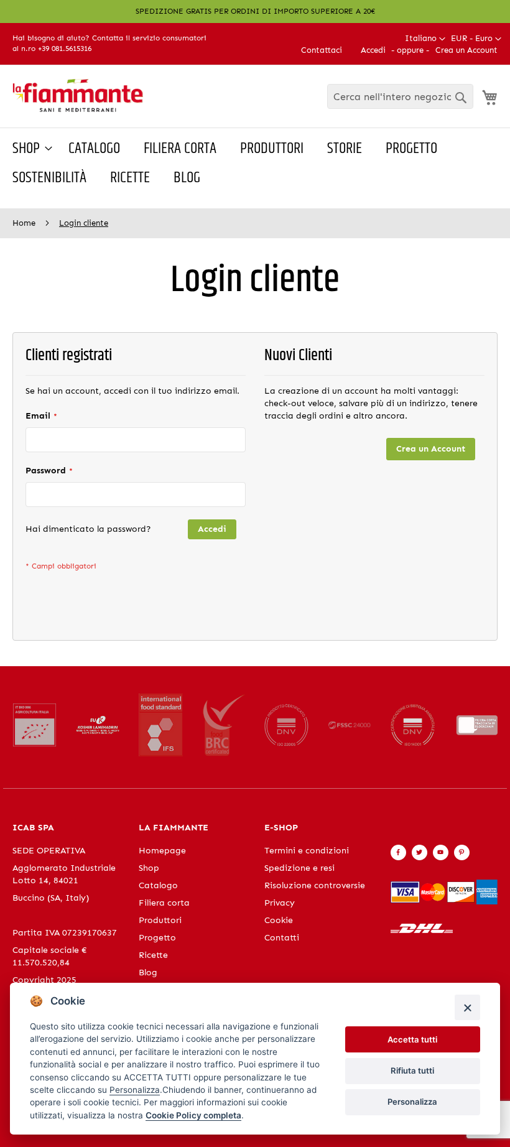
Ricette (153, 955)
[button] (476, 39)
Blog (148, 972)
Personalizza (412, 1102)
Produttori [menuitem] (272, 148)
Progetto (157, 937)
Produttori (160, 920)
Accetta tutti (412, 1039)
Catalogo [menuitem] (94, 148)
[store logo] (77, 95)
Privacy (279, 903)
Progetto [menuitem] (411, 148)
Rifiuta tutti (412, 1070)
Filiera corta (164, 903)
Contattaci (321, 50)
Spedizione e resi (299, 868)
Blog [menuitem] (187, 178)
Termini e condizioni (306, 850)
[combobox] (400, 96)
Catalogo (158, 885)
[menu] (255, 163)
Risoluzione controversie (314, 885)
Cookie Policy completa (193, 1115)
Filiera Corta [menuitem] (180, 148)
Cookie (278, 920)
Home (25, 223)
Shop (149, 868)
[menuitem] (28, 149)
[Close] (467, 1007)
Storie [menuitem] (344, 148)
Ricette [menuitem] (130, 178)
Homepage (162, 850)
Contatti (281, 937)
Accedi (373, 50)
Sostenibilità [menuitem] (49, 178)
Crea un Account (466, 50)
